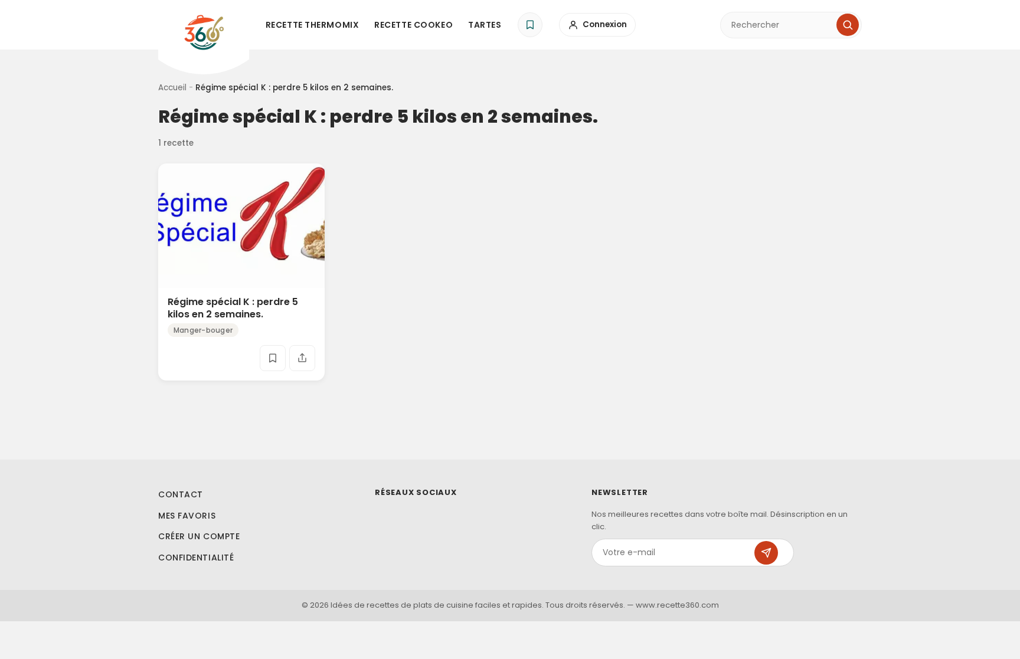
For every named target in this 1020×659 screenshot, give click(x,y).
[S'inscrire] (766, 553)
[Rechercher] (847, 25)
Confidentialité (196, 557)
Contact (180, 494)
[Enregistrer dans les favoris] (273, 358)
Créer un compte (199, 536)
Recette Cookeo (413, 25)
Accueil (172, 87)
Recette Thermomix (312, 25)
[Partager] (302, 358)
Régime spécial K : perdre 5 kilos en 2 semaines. (233, 308)
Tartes (484, 25)
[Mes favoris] (530, 24)
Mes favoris (186, 516)
